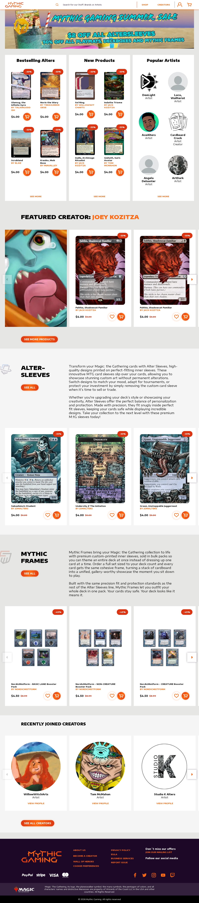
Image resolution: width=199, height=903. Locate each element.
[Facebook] (135, 875)
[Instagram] (153, 875)
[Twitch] (172, 875)
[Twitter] (144, 875)
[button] (192, 279)
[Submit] (56, 4)
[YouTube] (163, 875)
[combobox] (80, 4)
